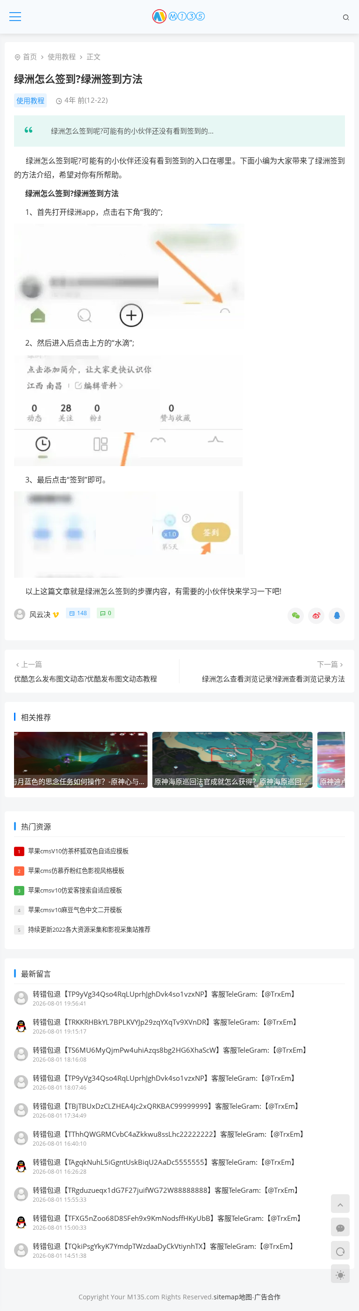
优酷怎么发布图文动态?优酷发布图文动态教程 (85, 678)
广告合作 (267, 1296)
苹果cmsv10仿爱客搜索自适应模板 (75, 890)
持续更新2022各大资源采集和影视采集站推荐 (89, 929)
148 (82, 613)
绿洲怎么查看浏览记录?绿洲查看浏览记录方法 (273, 678)
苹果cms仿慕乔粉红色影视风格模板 (76, 870)
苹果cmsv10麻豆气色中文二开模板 (75, 910)
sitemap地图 (233, 1296)
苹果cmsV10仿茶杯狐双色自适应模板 (78, 851)
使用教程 (62, 56)
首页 (30, 56)
